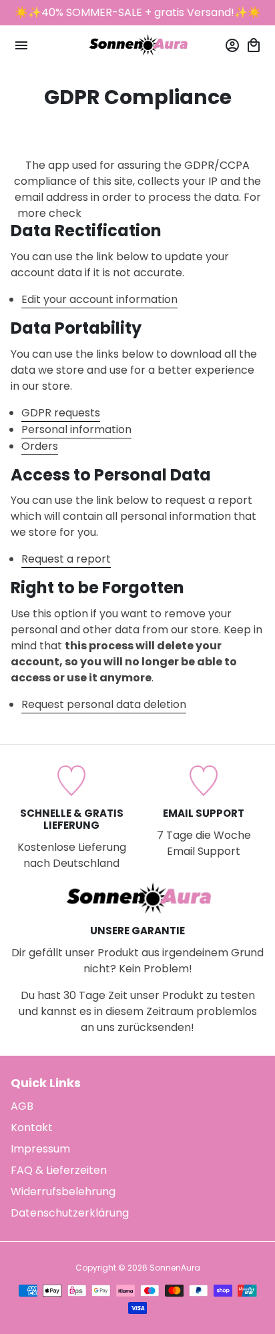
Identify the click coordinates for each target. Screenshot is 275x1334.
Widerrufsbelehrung (63, 1191)
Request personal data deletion (103, 704)
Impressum (40, 1148)
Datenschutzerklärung (70, 1213)
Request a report (66, 559)
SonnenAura (175, 1267)
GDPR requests (60, 412)
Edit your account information (99, 299)
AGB (22, 1106)
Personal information (76, 429)
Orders (39, 446)
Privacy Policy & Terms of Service (171, 213)
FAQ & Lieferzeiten (59, 1170)
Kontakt (32, 1127)
